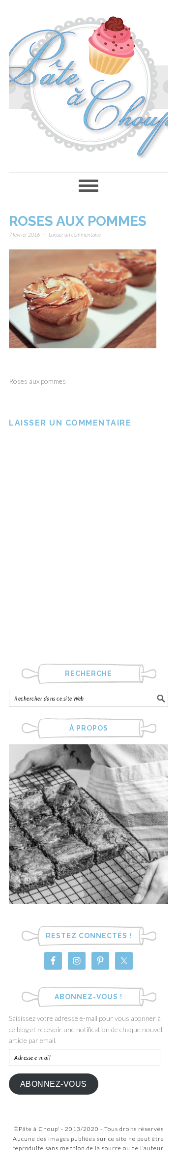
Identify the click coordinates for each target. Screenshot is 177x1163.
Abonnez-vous (53, 1084)
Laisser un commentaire (75, 234)
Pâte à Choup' (88, 82)
